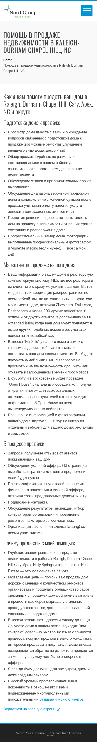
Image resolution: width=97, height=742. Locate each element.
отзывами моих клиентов (61, 699)
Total (51, 733)
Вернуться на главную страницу (31, 708)
